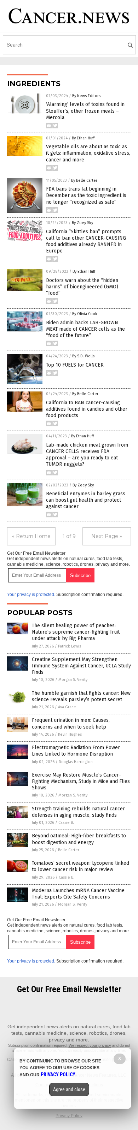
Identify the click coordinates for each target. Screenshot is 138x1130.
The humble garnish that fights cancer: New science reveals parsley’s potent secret (81, 696)
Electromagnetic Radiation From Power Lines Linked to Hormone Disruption (76, 751)
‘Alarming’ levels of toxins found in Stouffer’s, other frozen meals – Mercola (85, 110)
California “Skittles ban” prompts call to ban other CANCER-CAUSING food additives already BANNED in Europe (86, 241)
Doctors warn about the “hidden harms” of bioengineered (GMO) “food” (82, 286)
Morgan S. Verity (72, 679)
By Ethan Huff (83, 138)
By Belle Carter (84, 180)
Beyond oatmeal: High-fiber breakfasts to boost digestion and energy (79, 839)
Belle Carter (68, 850)
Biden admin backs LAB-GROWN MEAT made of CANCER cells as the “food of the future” (85, 329)
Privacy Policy (69, 1115)
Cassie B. (66, 822)
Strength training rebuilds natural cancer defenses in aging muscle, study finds (78, 812)
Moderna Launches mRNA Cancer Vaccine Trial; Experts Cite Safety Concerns (78, 894)
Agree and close (69, 1089)
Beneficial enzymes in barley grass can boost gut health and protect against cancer (85, 500)
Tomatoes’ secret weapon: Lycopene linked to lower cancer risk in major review (80, 866)
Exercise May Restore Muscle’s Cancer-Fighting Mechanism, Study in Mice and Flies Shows (81, 781)
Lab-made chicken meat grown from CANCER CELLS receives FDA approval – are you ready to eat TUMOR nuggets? (87, 455)
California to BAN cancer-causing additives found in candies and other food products (86, 409)
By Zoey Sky (82, 222)
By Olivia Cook (84, 313)
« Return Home (31, 536)
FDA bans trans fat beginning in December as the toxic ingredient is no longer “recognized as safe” (86, 195)
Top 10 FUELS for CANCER (75, 365)
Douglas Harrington (76, 761)
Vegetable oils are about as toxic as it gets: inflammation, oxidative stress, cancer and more (88, 153)
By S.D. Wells (83, 356)
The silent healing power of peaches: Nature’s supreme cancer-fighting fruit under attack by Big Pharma (76, 632)
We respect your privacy (90, 1045)
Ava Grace (67, 707)
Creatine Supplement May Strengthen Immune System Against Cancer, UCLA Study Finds (81, 665)
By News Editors (86, 96)
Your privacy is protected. (31, 594)
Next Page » (106, 536)
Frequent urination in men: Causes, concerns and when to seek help (71, 723)
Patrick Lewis (69, 646)
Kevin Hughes (70, 734)
